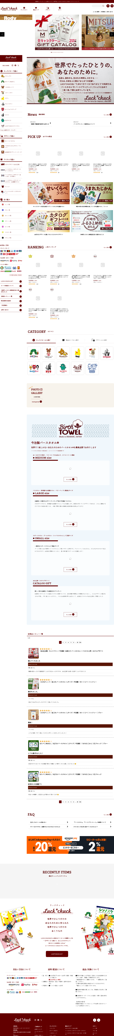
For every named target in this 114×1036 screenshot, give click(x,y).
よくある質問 (96, 11)
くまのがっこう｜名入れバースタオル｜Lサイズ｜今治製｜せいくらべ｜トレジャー (68, 944)
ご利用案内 (103, 11)
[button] (2, 34)
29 (77, 905)
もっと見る (106, 114)
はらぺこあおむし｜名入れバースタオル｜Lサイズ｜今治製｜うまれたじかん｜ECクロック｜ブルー (74, 1006)
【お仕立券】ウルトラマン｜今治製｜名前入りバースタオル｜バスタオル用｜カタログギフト (71, 913)
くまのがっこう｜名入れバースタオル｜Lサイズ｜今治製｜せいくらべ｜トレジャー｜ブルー (71, 975)
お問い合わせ (109, 11)
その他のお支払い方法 (15, 275)
